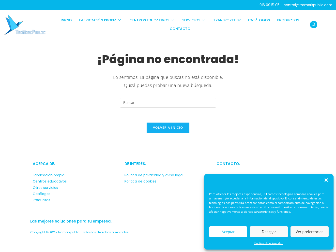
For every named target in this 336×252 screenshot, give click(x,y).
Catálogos (259, 20)
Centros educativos (149, 20)
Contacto (180, 28)
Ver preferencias (309, 231)
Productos (288, 20)
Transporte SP (227, 20)
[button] (326, 180)
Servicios (191, 20)
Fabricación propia (98, 20)
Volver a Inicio (168, 127)
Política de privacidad (268, 243)
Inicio (66, 20)
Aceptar (228, 231)
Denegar (269, 231)
